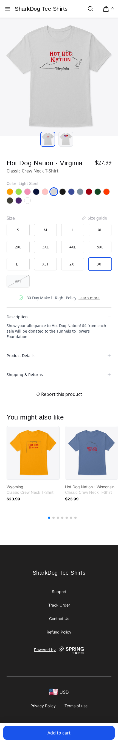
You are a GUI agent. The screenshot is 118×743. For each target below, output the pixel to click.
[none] (94, 218)
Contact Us (59, 618)
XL (100, 229)
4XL (72, 247)
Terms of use (76, 705)
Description (17, 316)
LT (18, 264)
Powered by (45, 649)
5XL (100, 247)
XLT (45, 264)
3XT (100, 264)
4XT (18, 281)
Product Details (21, 355)
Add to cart (59, 733)
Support (59, 591)
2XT (72, 264)
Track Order (59, 605)
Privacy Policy (43, 705)
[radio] (18, 230)
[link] (33, 452)
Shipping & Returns (25, 374)
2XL (18, 247)
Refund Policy (59, 632)
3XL (45, 247)
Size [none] (11, 218)
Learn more (89, 297)
